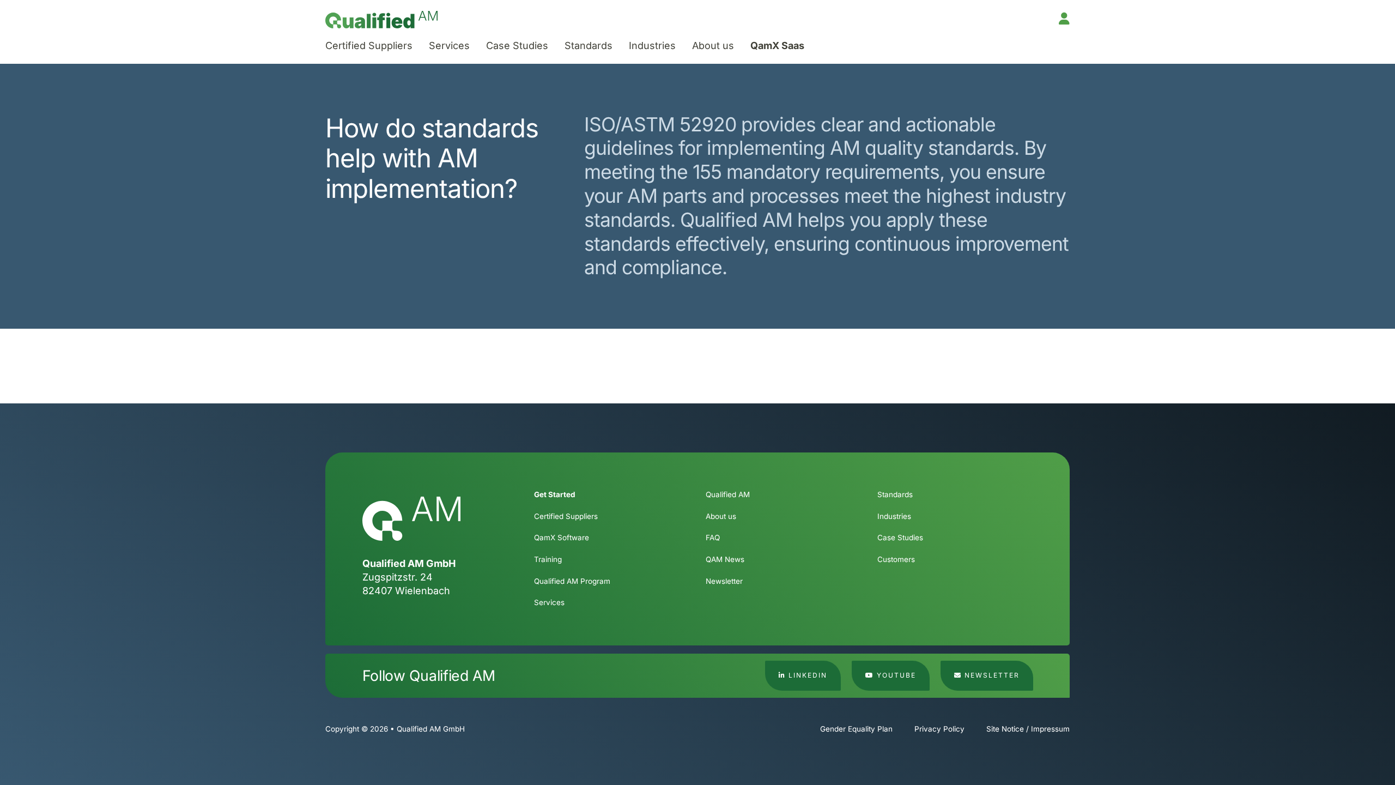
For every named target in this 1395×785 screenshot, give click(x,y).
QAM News (725, 559)
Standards (588, 45)
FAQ (713, 537)
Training (548, 559)
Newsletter (724, 581)
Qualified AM (728, 494)
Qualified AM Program (572, 581)
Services (449, 45)
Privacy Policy (939, 728)
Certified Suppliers (369, 45)
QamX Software (561, 537)
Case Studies (517, 45)
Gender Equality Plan (856, 728)
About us (713, 45)
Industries (652, 45)
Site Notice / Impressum (1028, 728)
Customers (896, 559)
